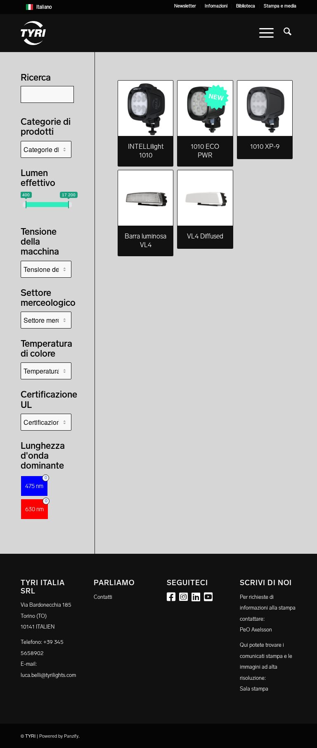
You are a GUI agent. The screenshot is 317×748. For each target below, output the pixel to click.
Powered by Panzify (58, 736)
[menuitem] (185, 6)
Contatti (103, 597)
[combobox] (158, 7)
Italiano (44, 7)
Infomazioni (216, 6)
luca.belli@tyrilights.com (48, 675)
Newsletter (185, 6)
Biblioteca (245, 6)
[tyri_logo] (33, 33)
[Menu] (266, 33)
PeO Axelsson (256, 630)
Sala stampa (254, 689)
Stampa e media (280, 6)
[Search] (287, 33)
